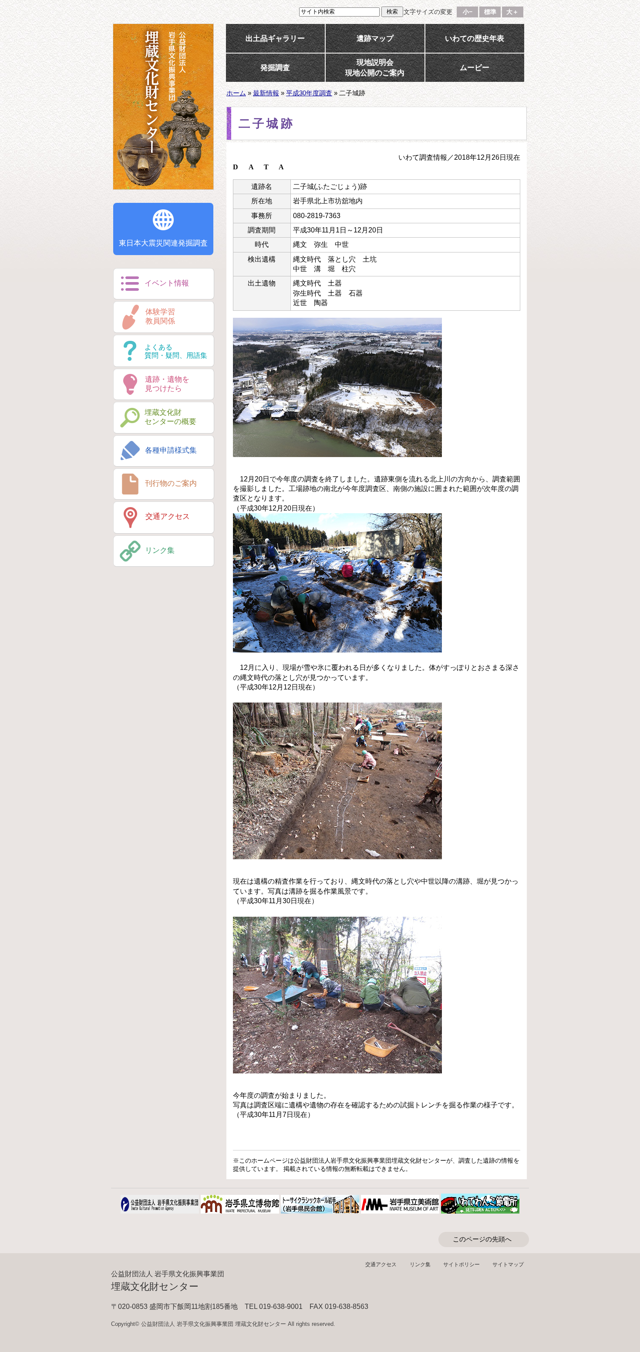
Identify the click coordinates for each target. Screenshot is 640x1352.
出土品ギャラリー (275, 38)
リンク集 (420, 1264)
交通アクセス (381, 1264)
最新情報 (266, 93)
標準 (490, 12)
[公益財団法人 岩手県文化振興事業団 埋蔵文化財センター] (163, 106)
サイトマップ (508, 1264)
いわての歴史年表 (474, 38)
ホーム (236, 93)
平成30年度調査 (309, 93)
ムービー (474, 67)
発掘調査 (275, 67)
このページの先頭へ (482, 1239)
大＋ (512, 12)
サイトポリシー (461, 1264)
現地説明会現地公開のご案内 (374, 67)
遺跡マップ (375, 38)
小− (467, 12)
